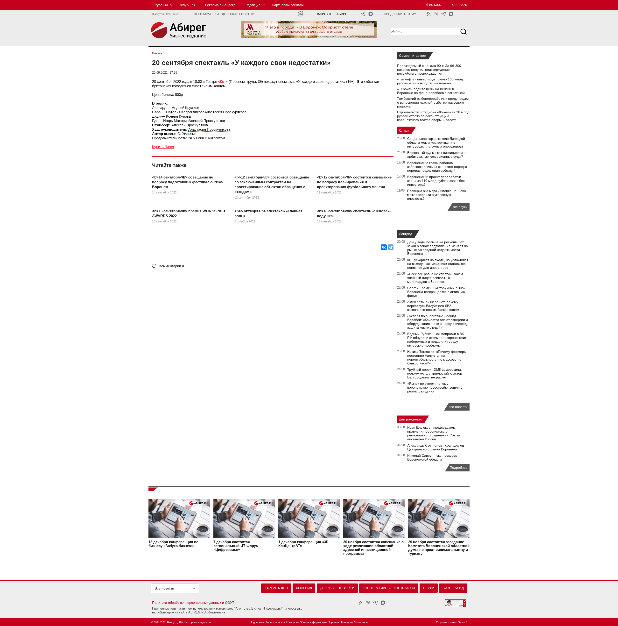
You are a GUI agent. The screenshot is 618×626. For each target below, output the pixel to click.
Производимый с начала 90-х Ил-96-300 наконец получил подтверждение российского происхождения (429, 69)
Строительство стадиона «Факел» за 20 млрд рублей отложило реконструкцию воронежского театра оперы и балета (433, 116)
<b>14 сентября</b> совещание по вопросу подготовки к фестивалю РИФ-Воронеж (187, 182)
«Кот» (223, 81)
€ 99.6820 (459, 5)
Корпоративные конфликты (389, 588)
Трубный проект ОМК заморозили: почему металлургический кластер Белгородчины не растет (434, 373)
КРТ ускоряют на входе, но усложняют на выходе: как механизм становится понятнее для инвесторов (437, 264)
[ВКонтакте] (384, 247)
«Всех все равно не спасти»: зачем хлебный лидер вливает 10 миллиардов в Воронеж (435, 278)
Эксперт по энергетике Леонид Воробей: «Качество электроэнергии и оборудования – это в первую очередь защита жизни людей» (437, 321)
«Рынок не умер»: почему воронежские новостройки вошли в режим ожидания (434, 387)
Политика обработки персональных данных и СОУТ (193, 603)
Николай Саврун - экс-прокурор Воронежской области (432, 457)
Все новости (164, 588)
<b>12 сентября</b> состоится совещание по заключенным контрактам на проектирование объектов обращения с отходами (271, 184)
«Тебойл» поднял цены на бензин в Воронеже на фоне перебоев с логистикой (431, 91)
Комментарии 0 (171, 266)
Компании (347, 622)
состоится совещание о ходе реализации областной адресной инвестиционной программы (373, 547)
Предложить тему (400, 14)
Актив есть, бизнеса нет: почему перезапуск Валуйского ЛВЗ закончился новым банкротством (433, 306)
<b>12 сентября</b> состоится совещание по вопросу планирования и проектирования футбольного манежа (354, 182)
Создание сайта (446, 622)
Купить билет (163, 147)
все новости (458, 407)
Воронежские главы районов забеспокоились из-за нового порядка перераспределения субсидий (437, 166)
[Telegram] (390, 247)
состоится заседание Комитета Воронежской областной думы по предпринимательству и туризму (439, 547)
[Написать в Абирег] (370, 14)
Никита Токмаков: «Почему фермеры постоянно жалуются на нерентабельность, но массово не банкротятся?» (436, 357)
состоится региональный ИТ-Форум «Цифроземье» (236, 546)
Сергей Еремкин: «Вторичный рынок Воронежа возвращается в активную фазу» (436, 292)
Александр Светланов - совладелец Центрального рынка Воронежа (435, 447)
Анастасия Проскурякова (209, 129)
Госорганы (361, 622)
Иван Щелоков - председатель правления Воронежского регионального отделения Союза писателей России (433, 433)
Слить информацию (313, 622)
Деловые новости (337, 588)
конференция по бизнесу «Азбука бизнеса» (173, 544)
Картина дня (276, 588)
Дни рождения (410, 419)
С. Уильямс (187, 134)
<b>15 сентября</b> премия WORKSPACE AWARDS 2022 (189, 213)
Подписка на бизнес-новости (267, 622)
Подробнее (459, 468)
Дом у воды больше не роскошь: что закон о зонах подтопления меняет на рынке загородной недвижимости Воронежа (437, 248)
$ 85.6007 (434, 5)
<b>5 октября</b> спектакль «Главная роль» (268, 213)
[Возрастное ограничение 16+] (300, 14)
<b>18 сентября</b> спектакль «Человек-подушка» (354, 213)
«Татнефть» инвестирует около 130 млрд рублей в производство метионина (430, 81)
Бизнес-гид (453, 588)
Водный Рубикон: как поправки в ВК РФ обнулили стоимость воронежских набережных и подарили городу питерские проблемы (437, 339)
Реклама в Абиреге (220, 5)
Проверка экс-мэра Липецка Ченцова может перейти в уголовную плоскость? (436, 194)
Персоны (333, 622)
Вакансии (293, 622)
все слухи (460, 207)
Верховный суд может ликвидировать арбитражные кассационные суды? (436, 154)
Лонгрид (405, 234)
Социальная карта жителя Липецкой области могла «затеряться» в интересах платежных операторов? (436, 142)
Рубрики (161, 5)
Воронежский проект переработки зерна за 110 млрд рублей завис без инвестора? (435, 180)
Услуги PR (187, 5)
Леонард (159, 108)
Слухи (404, 130)
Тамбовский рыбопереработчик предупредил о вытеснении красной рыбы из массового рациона (433, 102)
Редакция (253, 5)
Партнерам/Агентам (288, 5)
